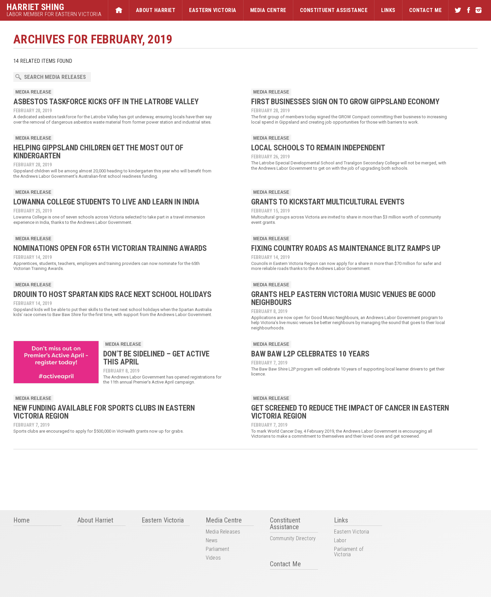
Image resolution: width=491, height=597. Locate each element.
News (212, 541)
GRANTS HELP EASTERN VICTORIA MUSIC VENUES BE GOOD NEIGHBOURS (343, 298)
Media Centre (268, 10)
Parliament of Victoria (348, 552)
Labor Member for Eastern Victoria (54, 14)
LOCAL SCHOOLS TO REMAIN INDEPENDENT (318, 147)
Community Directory (293, 539)
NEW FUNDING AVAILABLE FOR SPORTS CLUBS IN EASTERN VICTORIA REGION (104, 412)
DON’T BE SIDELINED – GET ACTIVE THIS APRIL (156, 357)
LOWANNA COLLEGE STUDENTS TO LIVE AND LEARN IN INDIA (106, 201)
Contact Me (425, 10)
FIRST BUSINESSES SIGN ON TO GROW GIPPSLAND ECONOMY (345, 101)
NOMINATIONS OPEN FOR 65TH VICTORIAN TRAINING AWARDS (110, 248)
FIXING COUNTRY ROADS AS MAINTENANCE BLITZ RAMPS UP (346, 248)
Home (118, 10)
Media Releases (223, 532)
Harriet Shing (35, 7)
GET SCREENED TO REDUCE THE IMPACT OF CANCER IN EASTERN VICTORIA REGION (350, 412)
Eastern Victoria (212, 10)
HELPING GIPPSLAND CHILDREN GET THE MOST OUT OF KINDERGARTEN (98, 151)
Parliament (217, 549)
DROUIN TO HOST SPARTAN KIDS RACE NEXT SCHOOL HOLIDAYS (112, 294)
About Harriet (155, 10)
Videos (213, 558)
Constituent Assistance (334, 10)
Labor (340, 541)
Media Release (33, 92)
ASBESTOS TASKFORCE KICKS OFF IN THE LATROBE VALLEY (106, 101)
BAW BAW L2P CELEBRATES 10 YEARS (310, 353)
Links (388, 10)
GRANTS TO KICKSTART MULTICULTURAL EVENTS (329, 201)
